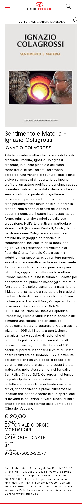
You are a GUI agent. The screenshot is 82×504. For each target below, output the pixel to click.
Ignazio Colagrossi (29, 147)
